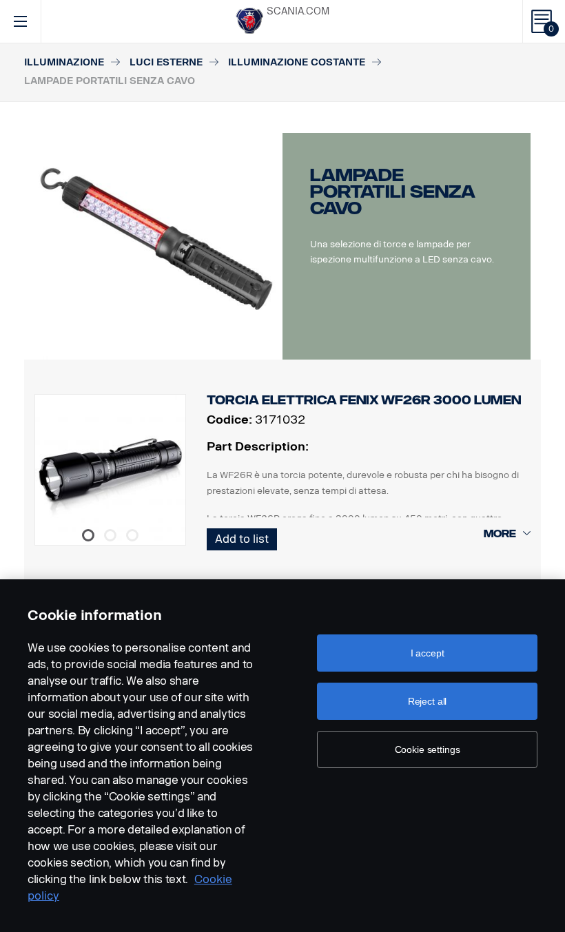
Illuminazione (64, 62)
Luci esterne (166, 62)
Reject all (427, 701)
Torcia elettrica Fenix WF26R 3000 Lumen (364, 400)
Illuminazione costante (296, 62)
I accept (427, 653)
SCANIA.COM (298, 11)
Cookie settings (427, 749)
